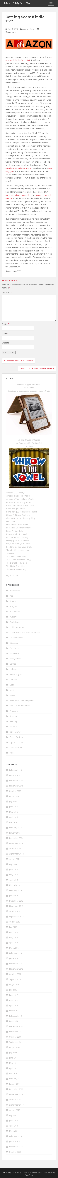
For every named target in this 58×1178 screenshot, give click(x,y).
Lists (12, 684)
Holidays (13, 669)
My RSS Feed (12, 575)
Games (13, 664)
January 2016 (15, 775)
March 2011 (14, 1073)
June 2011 (13, 1057)
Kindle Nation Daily (14, 531)
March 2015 (14, 822)
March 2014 (14, 885)
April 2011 (13, 1068)
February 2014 (15, 890)
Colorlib (42, 1172)
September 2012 (16, 979)
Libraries (13, 679)
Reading (13, 721)
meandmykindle (28, 29)
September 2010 (16, 1105)
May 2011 (13, 1063)
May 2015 (13, 812)
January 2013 (15, 958)
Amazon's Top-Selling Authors (19, 502)
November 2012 (16, 969)
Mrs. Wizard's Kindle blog (17, 537)
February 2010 (15, 1136)
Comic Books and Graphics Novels (25, 632)
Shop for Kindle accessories (18, 550)
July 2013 (13, 927)
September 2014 (16, 853)
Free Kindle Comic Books (17, 524)
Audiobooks (15, 611)
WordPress (29, 1175)
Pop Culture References (20, 705)
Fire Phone (14, 648)
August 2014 (14, 859)
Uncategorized (12, 32)
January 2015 (15, 833)
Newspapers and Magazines (22, 700)
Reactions (14, 716)
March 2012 (14, 1010)
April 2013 (13, 942)
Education (14, 643)
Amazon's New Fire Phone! (18, 496)
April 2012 (13, 1005)
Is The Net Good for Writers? (18, 527)
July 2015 (13, 801)
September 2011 (16, 1042)
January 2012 (15, 1021)
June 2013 (13, 932)
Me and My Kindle (17, 3)
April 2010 (13, 1125)
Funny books (15, 658)
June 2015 (13, 806)
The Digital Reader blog (16, 563)
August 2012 (14, 984)
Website (5, 342)
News (12, 695)
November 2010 (16, 1094)
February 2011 (15, 1078)
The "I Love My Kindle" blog (18, 559)
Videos (13, 752)
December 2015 (16, 780)
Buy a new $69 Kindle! (15, 508)
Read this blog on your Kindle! (19, 547)
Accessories (15, 590)
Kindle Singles (16, 674)
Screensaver (15, 732)
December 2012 (16, 963)
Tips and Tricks (16, 742)
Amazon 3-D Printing (15, 492)
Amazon (13, 601)
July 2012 (13, 989)
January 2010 (15, 1141)
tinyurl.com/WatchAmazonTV (18, 168)
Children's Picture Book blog (18, 515)
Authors (13, 616)
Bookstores (15, 622)
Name (5, 324)
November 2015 (16, 785)
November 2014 (16, 843)
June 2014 (13, 869)
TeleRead (10, 553)
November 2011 (16, 1031)
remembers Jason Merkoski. (18, 195)
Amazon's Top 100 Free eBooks (20, 499)
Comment (7, 292)
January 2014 (15, 895)
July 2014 (13, 864)
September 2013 (16, 916)
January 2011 (15, 1084)
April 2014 (13, 880)
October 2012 (15, 974)
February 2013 (15, 953)
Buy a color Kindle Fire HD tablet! (20, 505)
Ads (11, 596)
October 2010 (15, 1099)
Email (5, 333)
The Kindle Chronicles (15, 566)
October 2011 (15, 1037)
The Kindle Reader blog (16, 569)
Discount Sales (16, 637)
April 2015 (13, 817)
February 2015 (15, 827)
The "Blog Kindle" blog (16, 556)
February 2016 (15, 770)
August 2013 (14, 921)
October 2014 (15, 848)
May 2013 (13, 937)
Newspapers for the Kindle (17, 540)
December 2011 (16, 1026)
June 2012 (13, 995)
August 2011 (14, 1047)
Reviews (13, 726)
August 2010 (14, 1110)
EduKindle (10, 521)
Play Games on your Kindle (18, 543)
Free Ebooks (15, 653)
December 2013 (16, 901)
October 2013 (15, 911)
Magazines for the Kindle (17, 534)
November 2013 (16, 906)
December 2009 (16, 1146)
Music (12, 690)
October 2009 (15, 1152)
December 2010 (16, 1089)
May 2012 (13, 1000)
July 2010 (13, 1115)
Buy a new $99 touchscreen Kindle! (21, 511)
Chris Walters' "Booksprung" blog (20, 518)
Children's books (17, 627)
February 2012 (15, 1016)
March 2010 (14, 1131)
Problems (14, 711)
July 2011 (13, 1052)
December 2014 (16, 838)
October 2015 (15, 791)
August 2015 (14, 796)
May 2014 (13, 874)
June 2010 (13, 1120)
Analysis (13, 606)
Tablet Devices (16, 737)
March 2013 (14, 948)
